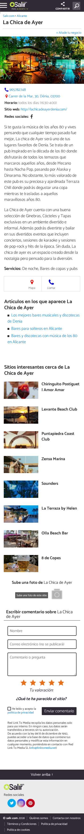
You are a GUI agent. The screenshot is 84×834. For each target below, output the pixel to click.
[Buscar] (77, 6)
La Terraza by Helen (59, 509)
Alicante (22, 16)
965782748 (17, 90)
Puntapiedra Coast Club (58, 437)
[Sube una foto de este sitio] (57, 594)
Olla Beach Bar (55, 533)
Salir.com (8, 16)
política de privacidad (20, 712)
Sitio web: (12, 109)
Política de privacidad (54, 824)
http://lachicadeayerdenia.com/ (44, 109)
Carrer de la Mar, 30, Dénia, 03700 (34, 96)
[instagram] (21, 803)
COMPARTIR (63, 9)
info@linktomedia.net (43, 748)
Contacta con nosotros (66, 818)
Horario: (11, 103)
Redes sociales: (16, 116)
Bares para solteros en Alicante (36, 328)
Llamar (51, 288)
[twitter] (11, 803)
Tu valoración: (41, 690)
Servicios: (12, 268)
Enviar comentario (59, 711)
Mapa (31, 288)
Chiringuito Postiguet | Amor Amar (61, 387)
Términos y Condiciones (21, 824)
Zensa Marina (53, 459)
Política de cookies (18, 830)
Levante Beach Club (59, 410)
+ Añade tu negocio (68, 33)
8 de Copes (51, 558)
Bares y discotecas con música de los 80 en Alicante (42, 339)
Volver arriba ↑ (42, 775)
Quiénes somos (38, 818)
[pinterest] (30, 803)
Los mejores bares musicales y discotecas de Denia (43, 318)
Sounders (50, 484)
